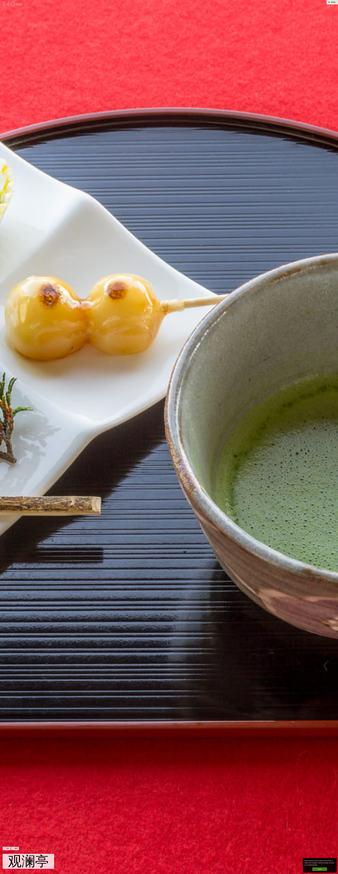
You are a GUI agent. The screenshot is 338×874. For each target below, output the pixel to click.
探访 (7, 848)
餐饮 (16, 848)
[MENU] (4, 3)
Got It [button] (319, 869)
